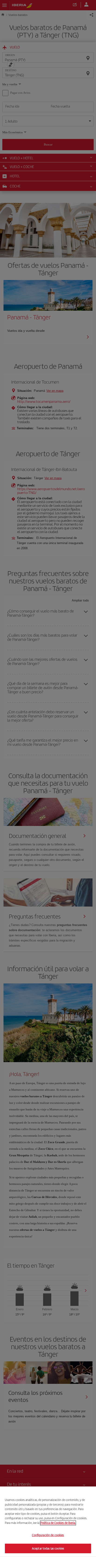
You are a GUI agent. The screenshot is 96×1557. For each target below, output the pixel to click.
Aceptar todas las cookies (48, 1548)
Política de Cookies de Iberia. (58, 1523)
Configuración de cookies (48, 1535)
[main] (48, 1521)
